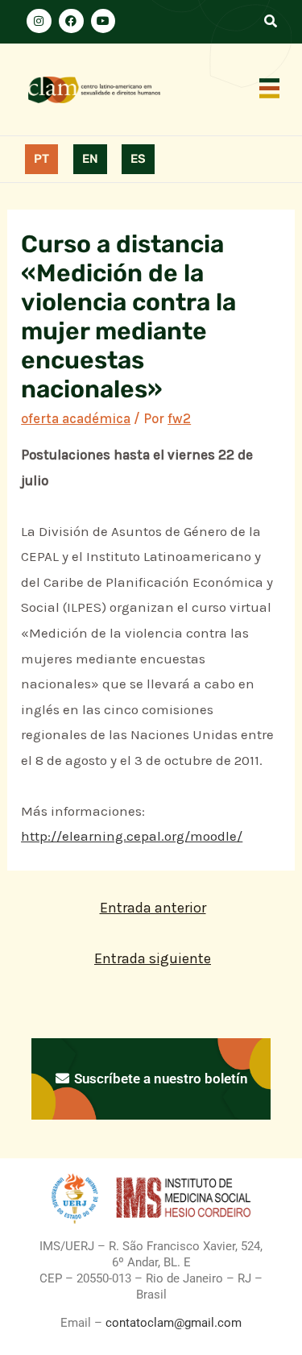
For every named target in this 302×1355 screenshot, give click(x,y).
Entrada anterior (153, 907)
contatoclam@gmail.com (172, 1323)
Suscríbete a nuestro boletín (159, 1078)
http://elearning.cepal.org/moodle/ (131, 836)
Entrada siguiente (152, 958)
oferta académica (75, 418)
